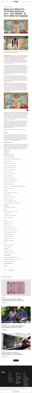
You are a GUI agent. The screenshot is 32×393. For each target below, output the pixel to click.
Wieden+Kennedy (9, 142)
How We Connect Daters (18, 379)
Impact (7, 1)
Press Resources (18, 377)
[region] (16, 390)
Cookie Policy (25, 377)
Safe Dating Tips (18, 373)
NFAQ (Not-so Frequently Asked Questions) (18, 382)
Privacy (24, 376)
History (10, 380)
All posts (16, 360)
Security (24, 373)
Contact (10, 381)
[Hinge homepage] (16, 1)
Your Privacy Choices (15, 391)
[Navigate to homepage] (3, 372)
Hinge (15, 55)
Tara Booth (5, 265)
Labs (10, 1)
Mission (2, 1)
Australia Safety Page (25, 386)
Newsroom (24, 1)
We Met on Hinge (4, 329)
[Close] (31, 388)
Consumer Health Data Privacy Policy (26, 379)
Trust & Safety (18, 376)
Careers (29, 1)
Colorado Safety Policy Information (26, 384)
